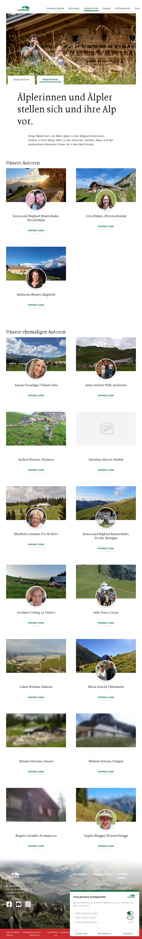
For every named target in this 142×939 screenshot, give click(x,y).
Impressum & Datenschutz (35, 933)
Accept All (128, 933)
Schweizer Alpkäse (123, 875)
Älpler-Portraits (102, 888)
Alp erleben (79, 874)
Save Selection (104, 933)
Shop (137, 8)
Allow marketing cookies (86, 922)
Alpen (75, 884)
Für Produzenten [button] (122, 8)
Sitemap (26, 932)
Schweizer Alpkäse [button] (55, 8)
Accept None (81, 933)
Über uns (56, 933)
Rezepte (106, 8)
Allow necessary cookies (86, 913)
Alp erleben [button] (74, 8)
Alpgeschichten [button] (91, 8)
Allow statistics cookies (86, 917)
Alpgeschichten (104, 874)
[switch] (130, 913)
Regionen (77, 888)
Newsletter (64, 932)
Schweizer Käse (124, 888)
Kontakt (50, 932)
